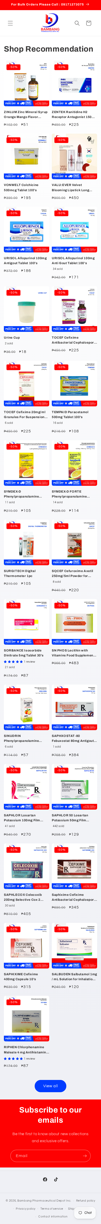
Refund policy (85, 1200)
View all (50, 1086)
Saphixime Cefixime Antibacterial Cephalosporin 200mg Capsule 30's (74, 897)
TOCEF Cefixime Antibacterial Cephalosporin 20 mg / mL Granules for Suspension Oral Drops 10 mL (74, 340)
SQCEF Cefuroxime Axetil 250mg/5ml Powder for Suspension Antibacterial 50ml (72, 574)
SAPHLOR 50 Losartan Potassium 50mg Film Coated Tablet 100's (70, 818)
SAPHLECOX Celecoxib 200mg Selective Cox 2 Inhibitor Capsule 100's (23, 897)
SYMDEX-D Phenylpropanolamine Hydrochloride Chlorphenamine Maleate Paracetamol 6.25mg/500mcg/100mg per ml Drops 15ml (26, 494)
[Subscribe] (84, 1156)
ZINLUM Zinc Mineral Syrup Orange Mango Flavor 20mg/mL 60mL (26, 115)
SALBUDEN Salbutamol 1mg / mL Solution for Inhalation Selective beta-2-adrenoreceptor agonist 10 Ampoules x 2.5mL (74, 977)
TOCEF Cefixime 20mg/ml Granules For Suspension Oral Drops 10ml (24, 415)
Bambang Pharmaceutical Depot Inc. (44, 1200)
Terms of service (51, 1208)
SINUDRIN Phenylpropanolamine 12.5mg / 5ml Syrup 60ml (23, 738)
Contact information (52, 1216)
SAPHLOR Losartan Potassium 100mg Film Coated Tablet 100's (22, 818)
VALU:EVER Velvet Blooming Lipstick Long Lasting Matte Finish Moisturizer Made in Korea (72, 187)
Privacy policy (25, 1208)
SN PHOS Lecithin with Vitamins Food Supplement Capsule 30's (73, 653)
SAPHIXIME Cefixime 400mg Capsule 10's (21, 976)
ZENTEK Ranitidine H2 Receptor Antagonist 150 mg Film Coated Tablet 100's (74, 115)
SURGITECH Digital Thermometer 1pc (19, 573)
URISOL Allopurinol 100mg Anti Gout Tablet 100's (73, 260)
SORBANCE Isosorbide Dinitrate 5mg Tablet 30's (24, 653)
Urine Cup (12, 337)
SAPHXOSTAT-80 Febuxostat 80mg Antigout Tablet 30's (73, 738)
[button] (10, 23)
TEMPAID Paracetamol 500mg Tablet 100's (70, 414)
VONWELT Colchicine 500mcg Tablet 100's (21, 187)
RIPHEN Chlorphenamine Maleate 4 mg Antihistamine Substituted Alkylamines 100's (26, 1050)
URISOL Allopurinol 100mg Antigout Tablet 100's (25, 260)
